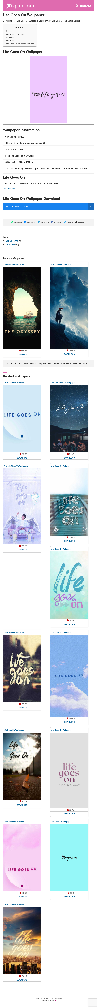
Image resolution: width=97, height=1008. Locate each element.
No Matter (10, 244)
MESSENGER (30, 222)
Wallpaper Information (15, 37)
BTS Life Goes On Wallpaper (63, 382)
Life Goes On (11, 40)
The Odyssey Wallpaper (13, 264)
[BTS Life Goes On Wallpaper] (69, 418)
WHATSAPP (18, 222)
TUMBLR (69, 222)
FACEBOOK (57, 222)
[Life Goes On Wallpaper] (48, 89)
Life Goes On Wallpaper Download (20, 43)
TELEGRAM (45, 222)
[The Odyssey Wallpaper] (22, 308)
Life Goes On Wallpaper (16, 34)
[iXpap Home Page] (20, 5)
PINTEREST (81, 222)
